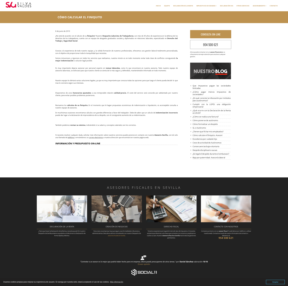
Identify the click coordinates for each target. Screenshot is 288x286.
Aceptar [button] (275, 282)
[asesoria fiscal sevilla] (16, 8)
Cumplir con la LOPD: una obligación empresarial (212, 105)
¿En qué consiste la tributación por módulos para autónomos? (212, 99)
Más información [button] (116, 282)
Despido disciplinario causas (205, 150)
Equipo (167, 6)
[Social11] (144, 272)
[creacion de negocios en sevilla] (116, 221)
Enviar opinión (144, 264)
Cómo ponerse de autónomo (205, 120)
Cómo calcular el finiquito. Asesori (208, 135)
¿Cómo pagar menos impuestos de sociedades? (212, 93)
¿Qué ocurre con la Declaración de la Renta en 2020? (212, 111)
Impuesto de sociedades (206, 6)
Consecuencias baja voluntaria (206, 146)
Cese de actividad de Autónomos (207, 142)
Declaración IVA (226, 6)
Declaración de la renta (183, 6)
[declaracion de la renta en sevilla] (62, 221)
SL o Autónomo (199, 127)
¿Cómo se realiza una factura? (206, 116)
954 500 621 (210, 44)
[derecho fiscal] (171, 221)
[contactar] (226, 221)
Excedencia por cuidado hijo (205, 139)
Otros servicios (242, 6)
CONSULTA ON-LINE (210, 34)
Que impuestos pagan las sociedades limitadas (212, 86)
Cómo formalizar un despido (205, 124)
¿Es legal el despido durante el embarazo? (211, 154)
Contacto (274, 6)
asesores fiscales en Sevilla (116, 236)
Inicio (158, 6)
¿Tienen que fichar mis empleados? (208, 131)
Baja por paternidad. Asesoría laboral (209, 157)
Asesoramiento (259, 6)
